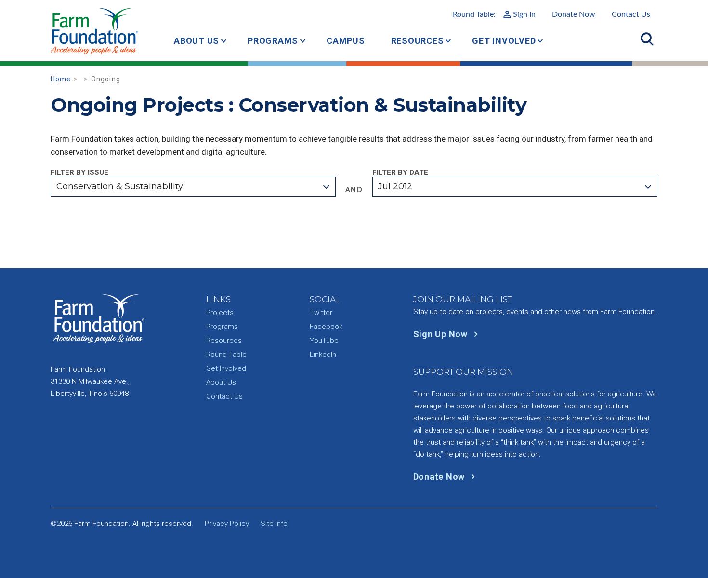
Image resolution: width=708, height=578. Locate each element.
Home (61, 79)
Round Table (226, 354)
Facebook (326, 326)
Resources (417, 41)
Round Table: (494, 14)
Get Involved (504, 41)
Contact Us (631, 14)
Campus (346, 41)
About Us (196, 41)
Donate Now (573, 14)
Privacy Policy (227, 523)
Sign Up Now (441, 334)
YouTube (324, 340)
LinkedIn (323, 354)
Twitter (321, 312)
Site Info (274, 523)
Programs (273, 41)
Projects (220, 312)
